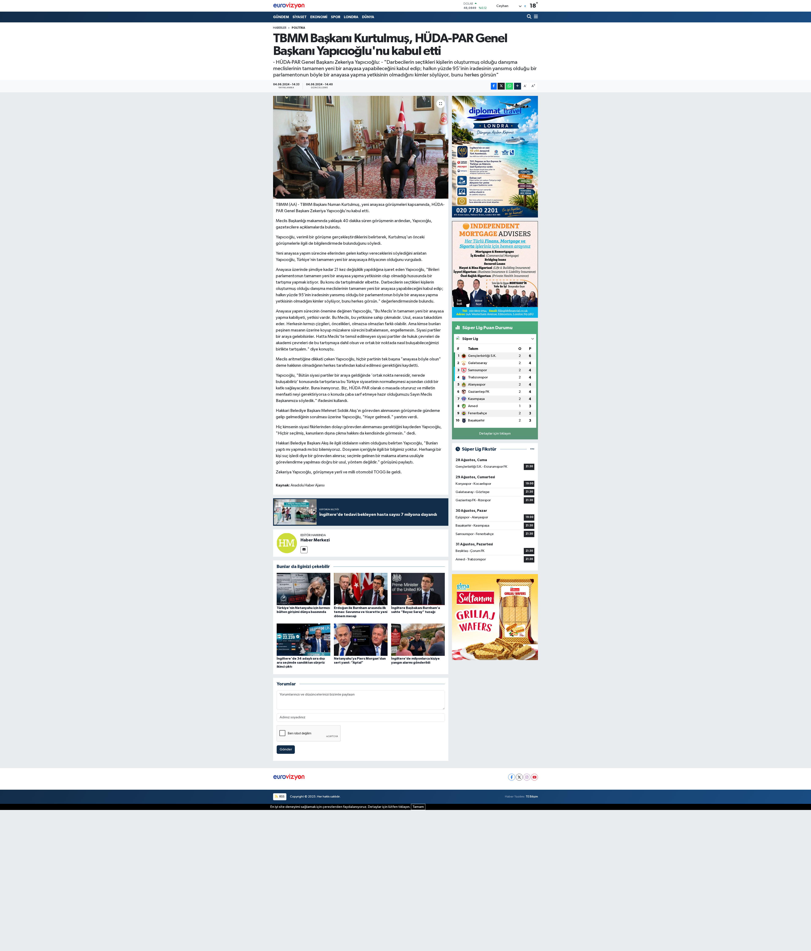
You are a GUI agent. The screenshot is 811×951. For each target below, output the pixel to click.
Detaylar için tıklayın (495, 433)
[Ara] (529, 17)
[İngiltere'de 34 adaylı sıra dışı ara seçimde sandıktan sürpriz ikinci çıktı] (303, 639)
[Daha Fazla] (517, 86)
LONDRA (351, 17)
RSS (281, 796)
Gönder (286, 749)
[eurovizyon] (289, 5)
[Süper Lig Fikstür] (532, 449)
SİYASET (300, 17)
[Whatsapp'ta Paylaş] (509, 86)
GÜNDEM (281, 17)
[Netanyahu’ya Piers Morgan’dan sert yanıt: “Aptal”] (361, 639)
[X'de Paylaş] (501, 86)
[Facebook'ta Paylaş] (494, 86)
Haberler (279, 27)
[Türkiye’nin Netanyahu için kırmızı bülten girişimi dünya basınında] (303, 589)
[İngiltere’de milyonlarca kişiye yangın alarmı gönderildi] (418, 639)
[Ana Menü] (535, 17)
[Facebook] (511, 777)
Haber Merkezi (315, 540)
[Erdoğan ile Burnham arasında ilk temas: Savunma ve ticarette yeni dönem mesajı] (361, 589)
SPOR (335, 17)
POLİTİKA (298, 27)
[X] (519, 777)
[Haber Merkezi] (287, 543)
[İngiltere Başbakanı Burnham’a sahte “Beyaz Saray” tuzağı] (418, 589)
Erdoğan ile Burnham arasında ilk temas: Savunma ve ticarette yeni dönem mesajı (360, 612)
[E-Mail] (304, 549)
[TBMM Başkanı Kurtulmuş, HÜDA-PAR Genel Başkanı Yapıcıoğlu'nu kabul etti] (361, 147)
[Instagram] (526, 777)
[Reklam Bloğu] (495, 156)
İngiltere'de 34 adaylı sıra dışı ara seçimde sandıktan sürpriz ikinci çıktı (301, 662)
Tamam (418, 807)
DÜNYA (368, 17)
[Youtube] (534, 777)
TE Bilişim (532, 796)
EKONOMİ (318, 17)
